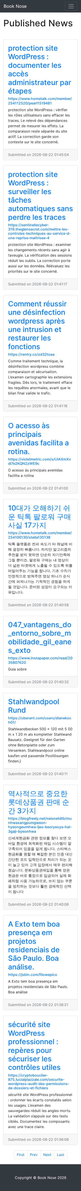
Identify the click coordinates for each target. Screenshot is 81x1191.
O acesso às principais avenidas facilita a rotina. (38, 438)
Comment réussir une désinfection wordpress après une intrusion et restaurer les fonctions (37, 325)
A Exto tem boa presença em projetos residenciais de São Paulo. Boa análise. (34, 945)
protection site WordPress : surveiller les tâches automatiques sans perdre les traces (40, 196)
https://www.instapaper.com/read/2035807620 (40, 660)
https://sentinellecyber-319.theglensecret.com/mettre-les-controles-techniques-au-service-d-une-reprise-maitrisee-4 (39, 231)
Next (47, 1154)
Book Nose (15, 6)
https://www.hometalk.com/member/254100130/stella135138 (40, 535)
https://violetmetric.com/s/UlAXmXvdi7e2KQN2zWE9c (39, 461)
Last (60, 1154)
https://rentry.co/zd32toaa (31, 354)
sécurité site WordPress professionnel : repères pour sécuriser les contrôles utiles (34, 1046)
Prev (34, 1154)
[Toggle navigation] (71, 6)
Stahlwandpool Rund (33, 705)
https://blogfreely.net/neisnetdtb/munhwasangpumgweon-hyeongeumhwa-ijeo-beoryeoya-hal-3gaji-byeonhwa (40, 825)
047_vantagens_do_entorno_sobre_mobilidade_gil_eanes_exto (40, 637)
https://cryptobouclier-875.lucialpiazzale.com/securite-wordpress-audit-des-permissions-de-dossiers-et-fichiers (38, 1081)
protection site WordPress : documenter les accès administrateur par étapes (39, 69)
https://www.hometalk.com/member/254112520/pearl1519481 (40, 100)
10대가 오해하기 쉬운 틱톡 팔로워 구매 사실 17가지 (39, 516)
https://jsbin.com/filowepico (32, 974)
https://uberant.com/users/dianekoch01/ (39, 720)
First (20, 1154)
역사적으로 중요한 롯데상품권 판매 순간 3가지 (38, 802)
